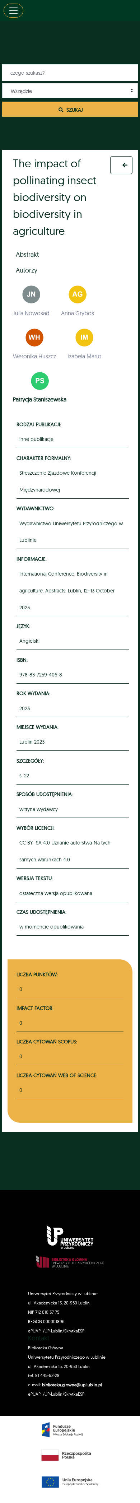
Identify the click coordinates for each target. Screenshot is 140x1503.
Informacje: (33, 559)
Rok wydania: (34, 693)
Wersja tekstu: (36, 878)
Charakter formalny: (45, 458)
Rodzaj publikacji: (40, 424)
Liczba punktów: (37, 974)
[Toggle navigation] (13, 11)
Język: (24, 626)
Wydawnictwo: (37, 508)
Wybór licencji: (37, 828)
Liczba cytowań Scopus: (47, 1041)
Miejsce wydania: (39, 727)
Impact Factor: (35, 1008)
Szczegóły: (31, 761)
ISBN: (23, 660)
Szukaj (74, 110)
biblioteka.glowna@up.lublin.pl (71, 1384)
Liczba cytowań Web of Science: (57, 1075)
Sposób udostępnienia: (46, 794)
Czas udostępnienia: (43, 912)
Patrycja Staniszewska (39, 399)
